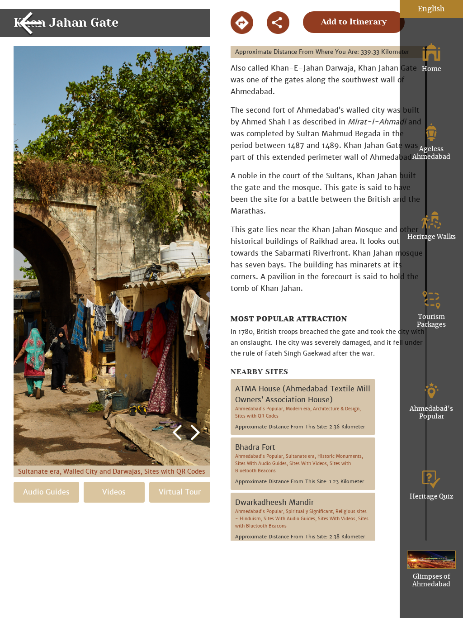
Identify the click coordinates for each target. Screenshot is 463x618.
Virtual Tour (180, 492)
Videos (114, 492)
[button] (177, 243)
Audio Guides (46, 492)
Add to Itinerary (354, 22)
